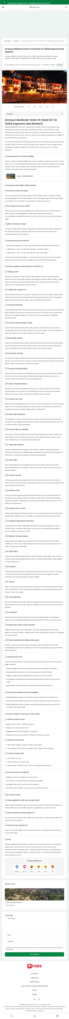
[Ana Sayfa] (34, 1016)
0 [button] (41, 106)
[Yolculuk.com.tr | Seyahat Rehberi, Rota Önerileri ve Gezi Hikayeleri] (34, 7)
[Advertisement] (34, 23)
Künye (34, 990)
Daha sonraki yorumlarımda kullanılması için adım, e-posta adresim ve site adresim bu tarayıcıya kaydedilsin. (34, 948)
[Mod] (57, 1016)
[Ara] (11, 1016)
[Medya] (30, 999)
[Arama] (66, 7)
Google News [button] (19, 106)
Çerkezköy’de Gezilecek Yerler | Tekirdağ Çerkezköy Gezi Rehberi (29, 2)
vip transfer (40, 1011)
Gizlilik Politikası (34, 982)
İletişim (34, 994)
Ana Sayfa (34, 974)
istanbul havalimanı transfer (55, 1009)
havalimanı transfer (31, 1011)
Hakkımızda (34, 978)
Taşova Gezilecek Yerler (25, 176)
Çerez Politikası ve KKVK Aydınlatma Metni (34, 986)
